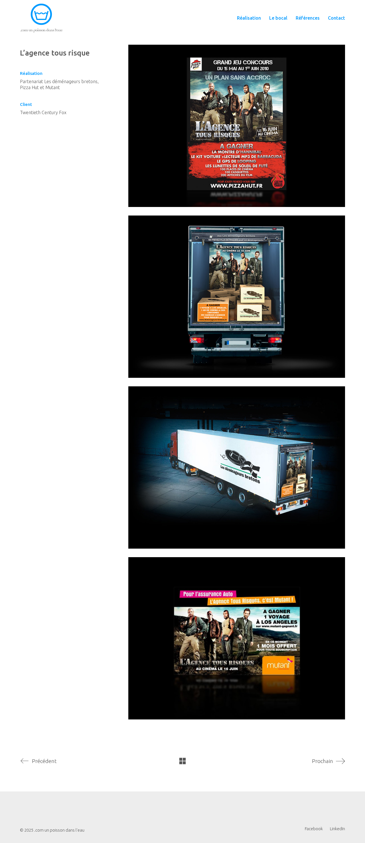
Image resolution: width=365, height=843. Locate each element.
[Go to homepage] (41, 18)
